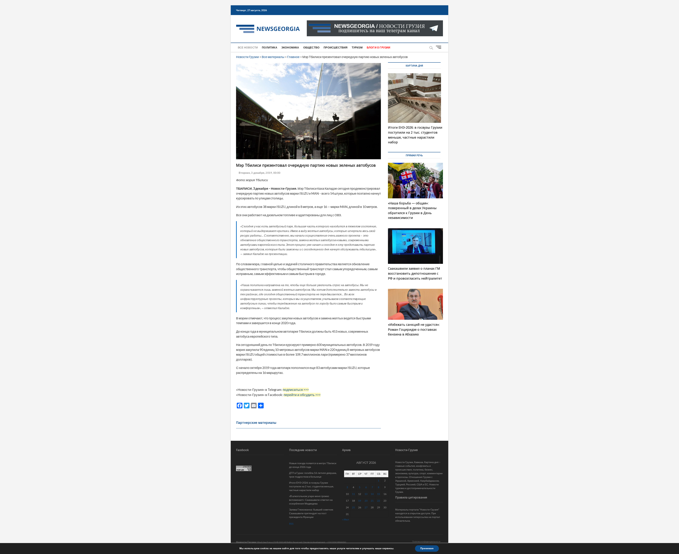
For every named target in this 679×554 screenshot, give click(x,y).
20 (366, 500)
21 (372, 500)
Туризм (357, 47)
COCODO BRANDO (336, 542)
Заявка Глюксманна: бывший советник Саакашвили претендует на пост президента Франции (311, 513)
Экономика (290, 47)
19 (359, 500)
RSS (291, 523)
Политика (269, 47)
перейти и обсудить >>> (302, 395)
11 (353, 493)
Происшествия (335, 47)
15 (378, 493)
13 (366, 493)
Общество (311, 47)
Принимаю (427, 548)
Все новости (248, 47)
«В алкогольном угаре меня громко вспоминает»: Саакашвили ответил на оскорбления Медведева (311, 500)
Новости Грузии (246, 541)
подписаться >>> (296, 390)
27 (366, 507)
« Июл (345, 519)
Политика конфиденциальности (426, 541)
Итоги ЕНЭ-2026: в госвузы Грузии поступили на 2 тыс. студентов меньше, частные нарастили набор (311, 486)
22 (378, 500)
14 (372, 493)
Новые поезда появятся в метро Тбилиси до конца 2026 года (312, 465)
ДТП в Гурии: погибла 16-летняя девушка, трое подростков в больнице (313, 474)
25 (353, 507)
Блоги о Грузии (378, 47)
